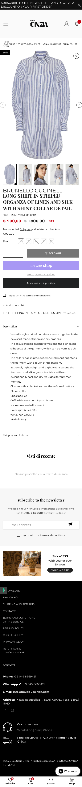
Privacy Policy (13, 641)
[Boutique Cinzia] (39, 24)
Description (10, 326)
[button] (3, 105)
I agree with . (29, 295)
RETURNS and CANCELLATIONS (13, 650)
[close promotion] (79, 5)
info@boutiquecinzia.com (31, 692)
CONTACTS (9, 611)
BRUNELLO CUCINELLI (33, 189)
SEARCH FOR (11, 597)
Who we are (60, 570)
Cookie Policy (13, 634)
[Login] (67, 23)
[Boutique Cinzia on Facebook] (5, 710)
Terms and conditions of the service (19, 619)
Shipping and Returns (15, 435)
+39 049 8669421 (25, 676)
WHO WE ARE (11, 590)
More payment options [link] (41, 274)
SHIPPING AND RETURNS (19, 604)
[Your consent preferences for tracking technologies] (3, 590)
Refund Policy (13, 628)
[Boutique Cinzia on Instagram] (12, 710)
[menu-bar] (8, 24)
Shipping (26, 229)
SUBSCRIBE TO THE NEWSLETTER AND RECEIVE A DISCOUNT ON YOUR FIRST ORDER (37, 4)
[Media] (76, 56)
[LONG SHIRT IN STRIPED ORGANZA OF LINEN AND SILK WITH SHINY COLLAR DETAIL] (41, 105)
